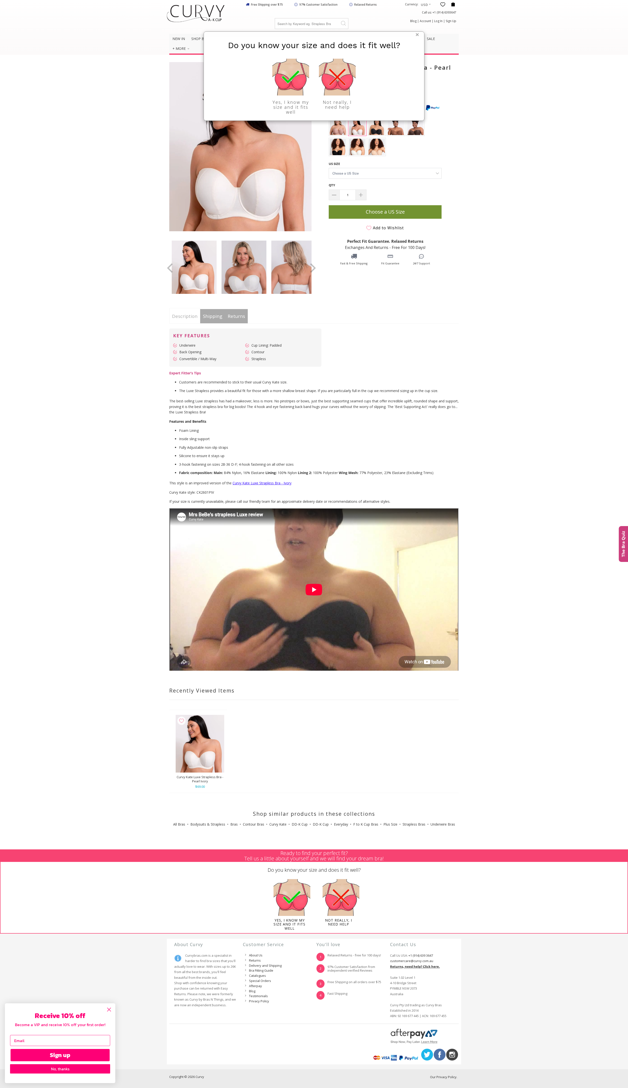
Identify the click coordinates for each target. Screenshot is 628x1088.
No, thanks (60, 1069)
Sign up (60, 1055)
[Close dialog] (109, 1009)
